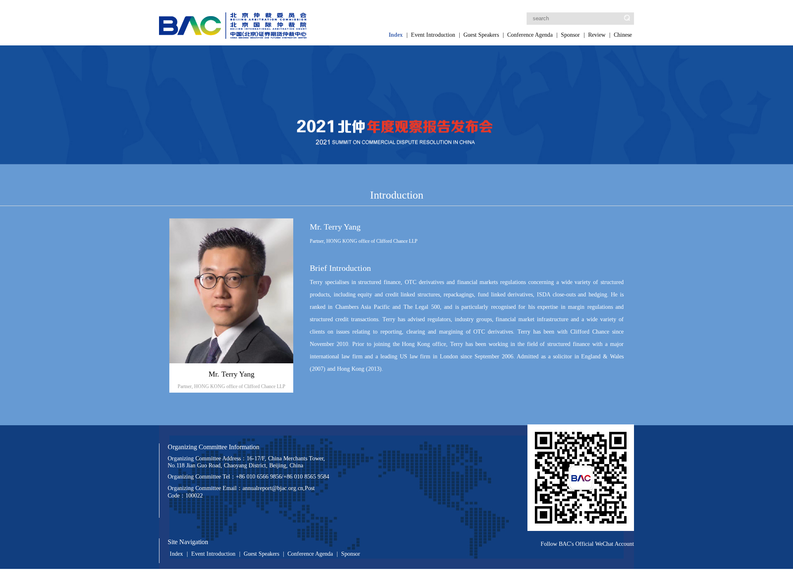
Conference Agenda (530, 35)
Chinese (623, 35)
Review (596, 35)
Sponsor (570, 35)
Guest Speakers (481, 35)
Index (396, 35)
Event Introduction (433, 35)
